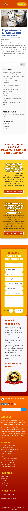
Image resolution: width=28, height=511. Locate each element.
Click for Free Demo (14, 192)
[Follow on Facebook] (2, 404)
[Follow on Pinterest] (12, 404)
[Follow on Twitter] (6, 404)
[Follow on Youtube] (9, 404)
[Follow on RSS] (15, 404)
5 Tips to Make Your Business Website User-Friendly (12, 33)
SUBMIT (19, 311)
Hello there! (6, 107)
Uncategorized (13, 38)
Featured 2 (6, 126)
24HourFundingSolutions (11, 114)
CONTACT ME (22, 4)
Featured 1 (4, 38)
